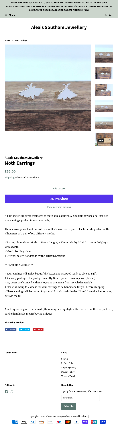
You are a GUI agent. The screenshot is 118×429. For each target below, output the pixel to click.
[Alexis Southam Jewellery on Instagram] (11, 391)
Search (64, 358)
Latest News (11, 352)
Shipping (9, 177)
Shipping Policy (68, 367)
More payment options (59, 206)
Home (7, 40)
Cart (111, 15)
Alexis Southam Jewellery (59, 27)
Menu (11, 15)
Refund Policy (68, 363)
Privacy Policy (68, 371)
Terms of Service (69, 376)
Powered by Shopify (80, 416)
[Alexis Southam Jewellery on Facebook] (6, 391)
